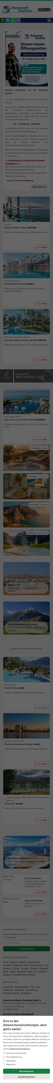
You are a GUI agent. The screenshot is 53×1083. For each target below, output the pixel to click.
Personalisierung (14, 1057)
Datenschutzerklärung (20, 1048)
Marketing (10, 1064)
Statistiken (11, 1060)
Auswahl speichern (26, 1077)
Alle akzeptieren (26, 1071)
